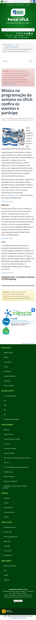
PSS (5, 414)
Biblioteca (6, 430)
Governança (7, 381)
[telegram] (29, 33)
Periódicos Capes (8, 472)
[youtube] (32, 33)
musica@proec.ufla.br (12, 195)
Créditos (6, 575)
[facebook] (17, 33)
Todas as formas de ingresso (11, 419)
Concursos (7, 444)
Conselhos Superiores (10, 527)
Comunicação (7, 362)
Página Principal (8, 352)
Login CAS (6, 580)
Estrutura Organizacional (10, 537)
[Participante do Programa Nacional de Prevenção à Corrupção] (6, 331)
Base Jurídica (7, 541)
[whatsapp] (22, 33)
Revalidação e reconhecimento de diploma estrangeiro (14, 487)
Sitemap (28, 5)
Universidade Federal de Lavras (18, 618)
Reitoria (6, 367)
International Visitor (9, 512)
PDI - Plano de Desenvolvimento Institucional (16, 467)
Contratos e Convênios (10, 448)
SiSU (5, 400)
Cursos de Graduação (10, 396)
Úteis (5, 570)
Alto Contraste (20, 5)
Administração (8, 532)
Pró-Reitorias (7, 371)
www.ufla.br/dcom (9, 84)
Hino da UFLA (7, 551)
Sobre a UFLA (9, 35)
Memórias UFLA (8, 555)
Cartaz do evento (7, 201)
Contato (15, 37)
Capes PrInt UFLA (8, 434)
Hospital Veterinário (9, 453)
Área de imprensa (23, 37)
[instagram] (19, 33)
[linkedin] (25, 33)
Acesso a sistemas (9, 385)
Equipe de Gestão (19, 35)
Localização (7, 546)
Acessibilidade (10, 5)
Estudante (6, 498)
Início (18, 45)
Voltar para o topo (29, 343)
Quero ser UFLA (8, 507)
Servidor (6, 503)
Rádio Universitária (9, 476)
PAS (5, 410)
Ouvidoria (6, 462)
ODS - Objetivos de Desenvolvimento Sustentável (17, 458)
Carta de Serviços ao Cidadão (12, 439)
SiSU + (5, 405)
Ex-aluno (6, 517)
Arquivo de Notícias (11, 47)
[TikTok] (27, 33)
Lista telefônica (18, 601)
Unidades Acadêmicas (10, 376)
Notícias (6, 357)
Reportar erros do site (10, 566)
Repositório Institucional (10, 481)
